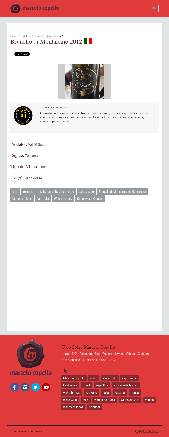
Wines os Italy (63, 198)
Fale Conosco (71, 360)
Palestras (86, 353)
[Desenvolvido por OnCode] (147, 431)
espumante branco (126, 385)
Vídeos (130, 353)
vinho (93, 378)
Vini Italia (43, 198)
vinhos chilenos (73, 407)
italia (15, 191)
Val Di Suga (37, 144)
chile (86, 400)
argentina (102, 385)
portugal (94, 407)
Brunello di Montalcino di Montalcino (122, 191)
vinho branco (71, 392)
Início (65, 353)
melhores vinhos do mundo (56, 191)
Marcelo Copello (73, 378)
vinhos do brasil (104, 400)
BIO (74, 353)
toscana (28, 191)
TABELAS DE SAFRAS (98, 360)
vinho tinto (109, 378)
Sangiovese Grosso (90, 198)
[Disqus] (84, 264)
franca (135, 392)
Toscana (31, 155)
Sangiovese (33, 178)
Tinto (43, 166)
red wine (91, 392)
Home (13, 36)
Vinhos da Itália (22, 198)
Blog (97, 353)
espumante (129, 378)
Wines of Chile (130, 400)
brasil (86, 385)
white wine (70, 400)
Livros (119, 353)
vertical (149, 400)
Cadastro (144, 353)
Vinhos (26, 36)
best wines (70, 385)
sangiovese (86, 191)
